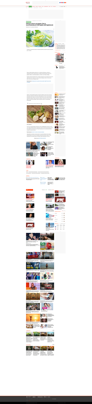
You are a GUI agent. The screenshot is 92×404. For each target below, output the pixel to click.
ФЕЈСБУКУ (44, 138)
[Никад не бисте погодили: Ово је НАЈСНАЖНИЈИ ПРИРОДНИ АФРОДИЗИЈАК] (40, 38)
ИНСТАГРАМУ (40, 138)
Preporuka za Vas (28, 158)
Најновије (56, 43)
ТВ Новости (54, 6)
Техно (49, 6)
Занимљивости (46, 6)
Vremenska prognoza (58, 211)
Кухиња (37, 6)
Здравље (30, 6)
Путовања (39, 6)
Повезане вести (28, 330)
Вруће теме (27, 175)
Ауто (51, 6)
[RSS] (65, 92)
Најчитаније (59, 43)
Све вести (56, 92)
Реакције (63, 43)
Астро (42, 6)
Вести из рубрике (28, 344)
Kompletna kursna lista (62, 223)
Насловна (27, 6)
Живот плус (33, 6)
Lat (64, 2)
